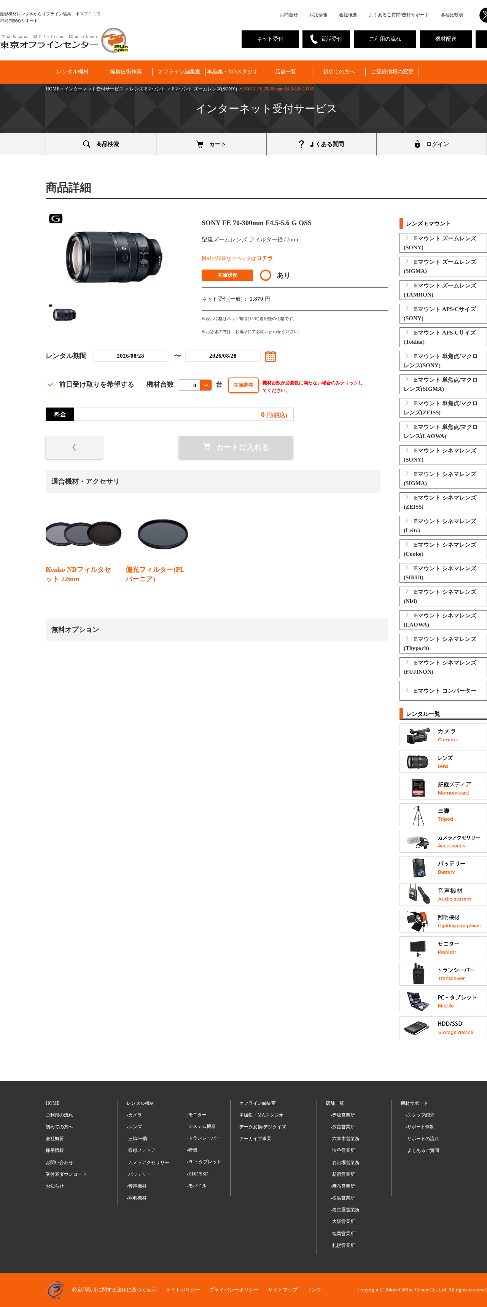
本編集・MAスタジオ (232, 72)
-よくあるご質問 (422, 1150)
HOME (52, 89)
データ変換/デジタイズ (262, 1126)
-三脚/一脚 (137, 1138)
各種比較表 (452, 14)
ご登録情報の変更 (392, 72)
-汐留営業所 (343, 1126)
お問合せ (289, 14)
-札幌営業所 (343, 1245)
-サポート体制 (420, 1126)
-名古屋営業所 (345, 1209)
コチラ (264, 258)
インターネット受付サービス (94, 89)
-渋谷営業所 (343, 1150)
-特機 (192, 1150)
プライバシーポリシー (234, 1290)
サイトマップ (283, 1290)
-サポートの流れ (422, 1138)
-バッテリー (139, 1174)
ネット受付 (270, 39)
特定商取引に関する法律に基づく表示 (114, 1290)
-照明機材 (136, 1198)
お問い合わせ (59, 1162)
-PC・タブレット (204, 1161)
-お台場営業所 (345, 1162)
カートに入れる (242, 447)
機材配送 (446, 39)
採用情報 (318, 14)
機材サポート (414, 1103)
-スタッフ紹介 (420, 1115)
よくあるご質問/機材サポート (399, 14)
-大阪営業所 (343, 1221)
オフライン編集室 (179, 72)
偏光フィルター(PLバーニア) (155, 574)
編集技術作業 (126, 72)
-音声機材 (136, 1186)
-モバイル (197, 1185)
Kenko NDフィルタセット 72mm (78, 574)
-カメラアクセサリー (148, 1162)
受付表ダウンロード (66, 1174)
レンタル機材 (73, 72)
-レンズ (134, 1126)
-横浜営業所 (343, 1198)
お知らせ (55, 1186)
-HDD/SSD (197, 1174)
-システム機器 (201, 1126)
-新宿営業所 (343, 1174)
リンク (314, 1290)
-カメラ (134, 1115)
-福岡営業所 (343, 1233)
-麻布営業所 (343, 1186)
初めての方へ (339, 72)
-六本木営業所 (345, 1138)
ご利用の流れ (385, 39)
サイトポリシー (183, 1290)
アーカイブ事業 (255, 1138)
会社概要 (348, 14)
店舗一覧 (285, 72)
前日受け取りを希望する (96, 384)
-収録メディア (141, 1150)
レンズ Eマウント (148, 89)
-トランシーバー (203, 1138)
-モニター (197, 1114)
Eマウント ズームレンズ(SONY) (204, 89)
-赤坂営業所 (343, 1115)
